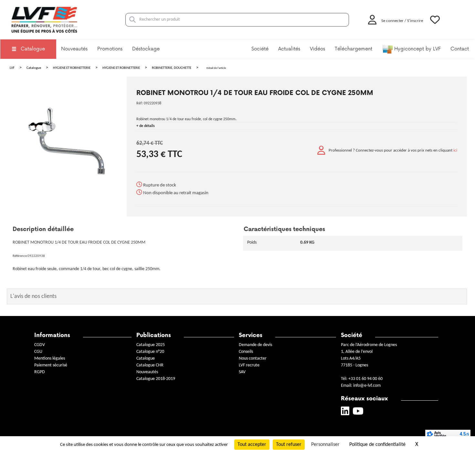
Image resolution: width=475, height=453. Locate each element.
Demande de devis (255, 344)
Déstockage (146, 49)
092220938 (152, 103)
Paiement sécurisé (50, 365)
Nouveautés (74, 49)
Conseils (246, 351)
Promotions (109, 49)
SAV (242, 372)
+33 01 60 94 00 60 (365, 378)
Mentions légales (49, 358)
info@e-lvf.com (367, 385)
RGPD (39, 372)
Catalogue (33, 49)
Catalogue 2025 (150, 344)
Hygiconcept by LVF (417, 49)
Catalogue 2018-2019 (155, 378)
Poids (252, 242)
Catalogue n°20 (150, 351)
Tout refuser (288, 444)
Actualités (289, 49)
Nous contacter (253, 358)
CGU (38, 351)
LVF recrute (249, 365)
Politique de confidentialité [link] (377, 444)
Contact (459, 49)
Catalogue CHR (150, 365)
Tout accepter (252, 444)
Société (260, 49)
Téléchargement (353, 49)
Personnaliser (325, 444)
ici (455, 151)
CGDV (39, 344)
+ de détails (145, 126)
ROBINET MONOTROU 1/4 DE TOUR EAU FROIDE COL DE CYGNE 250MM (254, 93)
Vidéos (317, 49)
